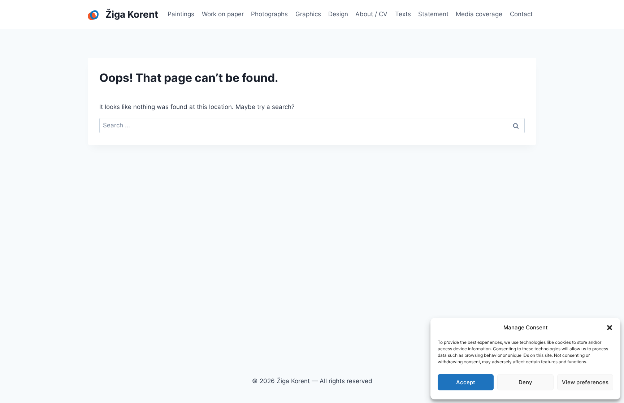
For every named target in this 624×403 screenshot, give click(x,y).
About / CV (371, 14)
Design (338, 14)
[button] (609, 327)
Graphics (308, 14)
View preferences (585, 382)
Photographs (269, 14)
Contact (521, 14)
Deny (525, 382)
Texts (403, 14)
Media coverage (479, 14)
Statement (433, 14)
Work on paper (223, 14)
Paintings (181, 14)
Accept (465, 382)
